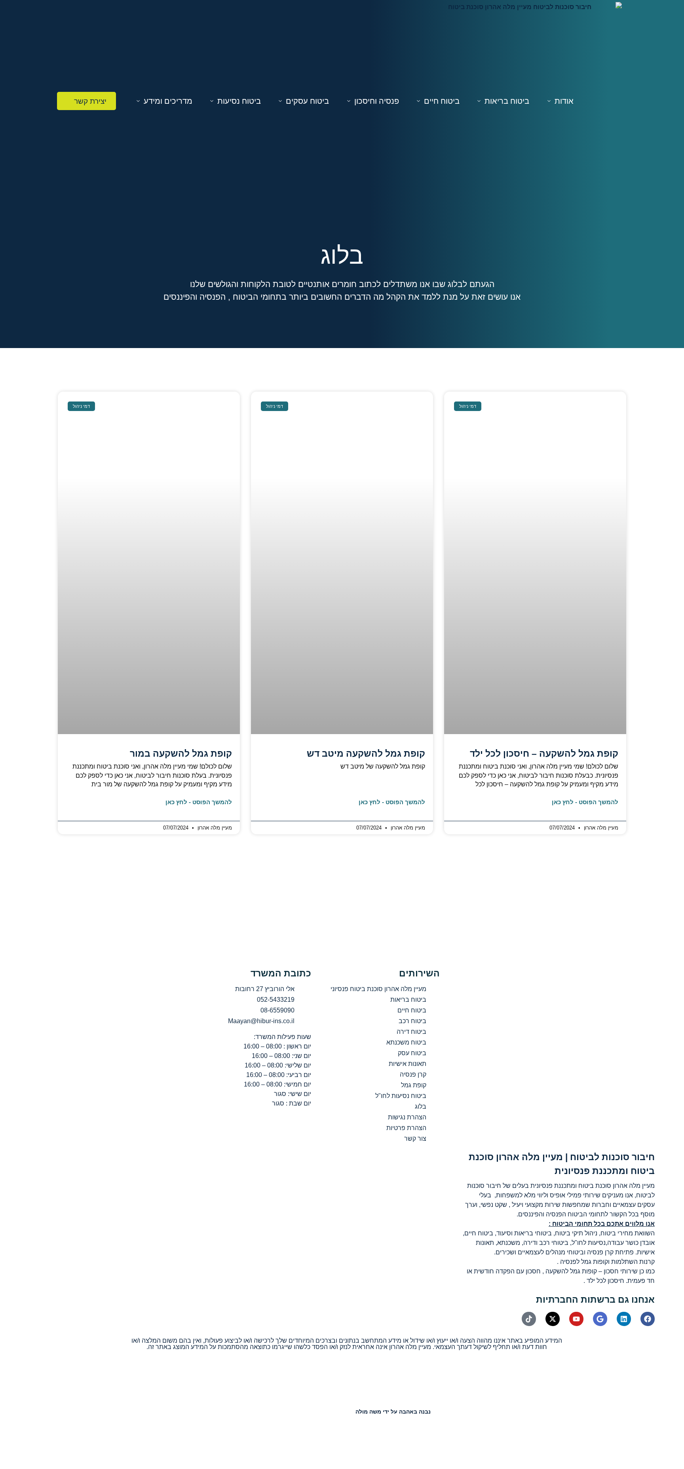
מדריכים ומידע (168, 100)
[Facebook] (647, 1319)
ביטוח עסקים (307, 100)
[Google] (600, 1319)
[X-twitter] (552, 1319)
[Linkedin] (624, 1319)
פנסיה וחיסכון (376, 100)
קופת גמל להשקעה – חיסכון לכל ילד (544, 753)
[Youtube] (576, 1319)
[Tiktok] (529, 1319)
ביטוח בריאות (506, 100)
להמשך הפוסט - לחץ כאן (585, 802)
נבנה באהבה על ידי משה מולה (393, 1411)
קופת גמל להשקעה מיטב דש (366, 753)
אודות (564, 100)
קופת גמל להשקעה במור (181, 753)
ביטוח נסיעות (239, 100)
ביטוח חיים (442, 100)
